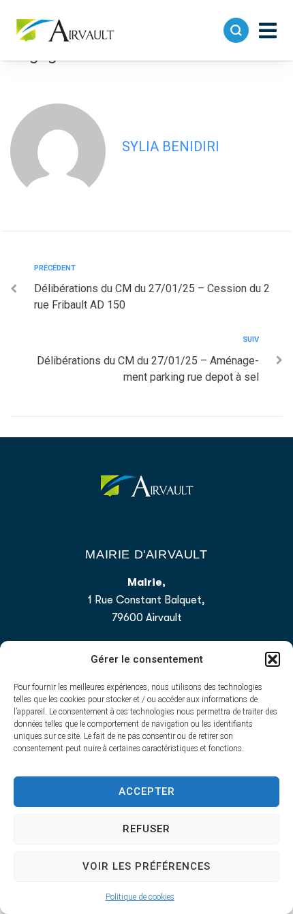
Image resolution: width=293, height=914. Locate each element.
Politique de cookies (140, 897)
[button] (272, 659)
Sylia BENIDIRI (170, 146)
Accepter (147, 791)
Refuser (146, 829)
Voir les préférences (146, 866)
